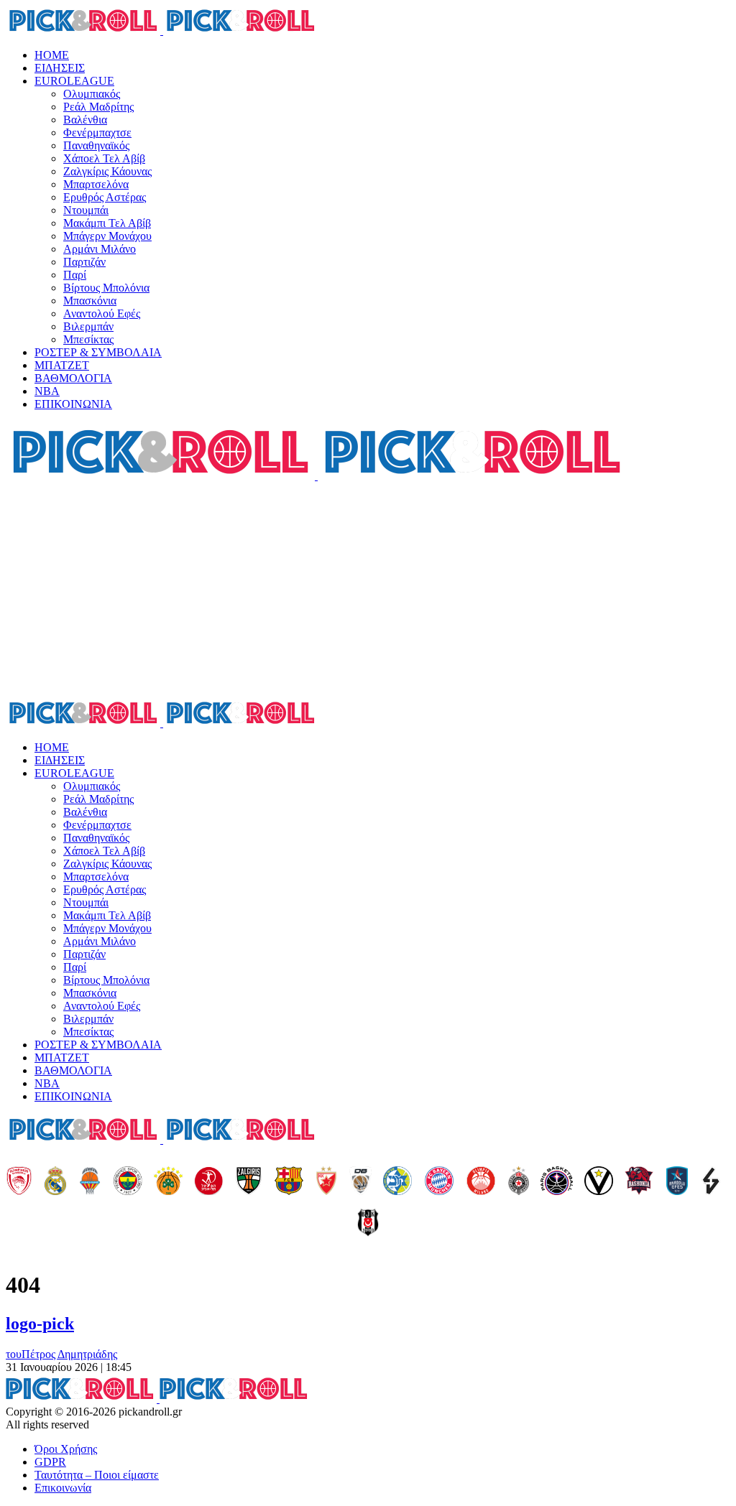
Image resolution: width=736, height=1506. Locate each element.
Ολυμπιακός (91, 94)
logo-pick (40, 1323)
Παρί (74, 275)
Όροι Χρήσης (65, 1449)
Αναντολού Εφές (101, 313)
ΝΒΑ (47, 391)
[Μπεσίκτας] (368, 1224)
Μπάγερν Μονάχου (107, 236)
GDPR (50, 1462)
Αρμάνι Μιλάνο (99, 249)
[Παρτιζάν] (518, 1182)
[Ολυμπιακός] (19, 1182)
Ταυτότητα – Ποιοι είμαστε (96, 1475)
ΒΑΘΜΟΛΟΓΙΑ (73, 378)
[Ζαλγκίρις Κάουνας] (249, 1182)
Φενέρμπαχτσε (97, 132)
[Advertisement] (368, 590)
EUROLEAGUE (74, 81)
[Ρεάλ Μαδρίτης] (55, 1182)
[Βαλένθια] (90, 1182)
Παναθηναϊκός (96, 145)
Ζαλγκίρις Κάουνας (107, 171)
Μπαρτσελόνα (96, 184)
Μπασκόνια (89, 300)
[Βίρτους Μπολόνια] (598, 1182)
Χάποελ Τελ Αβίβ (104, 158)
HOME (51, 55)
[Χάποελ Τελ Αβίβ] (208, 1182)
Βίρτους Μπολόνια (106, 288)
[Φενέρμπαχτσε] (128, 1182)
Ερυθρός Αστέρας (104, 197)
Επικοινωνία (62, 1488)
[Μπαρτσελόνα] (289, 1182)
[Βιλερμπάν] (710, 1182)
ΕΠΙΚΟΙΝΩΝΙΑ (73, 404)
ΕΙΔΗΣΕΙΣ (59, 68)
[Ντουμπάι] (360, 1182)
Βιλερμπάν (88, 326)
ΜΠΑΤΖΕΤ (61, 365)
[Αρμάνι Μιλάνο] (480, 1182)
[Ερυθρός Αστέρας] (326, 1182)
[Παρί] (556, 1182)
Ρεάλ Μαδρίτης (98, 107)
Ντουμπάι (86, 210)
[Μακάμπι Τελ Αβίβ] (397, 1182)
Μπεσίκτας (88, 339)
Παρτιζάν (84, 262)
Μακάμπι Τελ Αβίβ (107, 223)
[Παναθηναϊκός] (168, 1182)
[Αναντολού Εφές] (677, 1182)
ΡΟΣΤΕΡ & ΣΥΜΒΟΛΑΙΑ (98, 352)
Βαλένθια (85, 119)
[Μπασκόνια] (639, 1182)
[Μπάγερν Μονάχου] (439, 1182)
